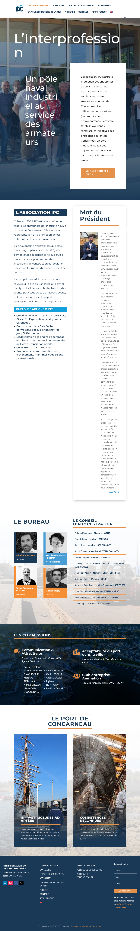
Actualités (104, 6)
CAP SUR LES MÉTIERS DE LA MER (44, 12)
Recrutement (99, 12)
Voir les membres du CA (97, 172)
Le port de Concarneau (81, 6)
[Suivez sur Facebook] (16, 883)
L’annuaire (58, 6)
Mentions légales (86, 866)
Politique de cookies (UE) (90, 870)
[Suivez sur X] (21, 883)
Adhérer (70, 12)
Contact (83, 12)
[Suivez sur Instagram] (10, 883)
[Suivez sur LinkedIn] (5, 883)
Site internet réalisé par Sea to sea (86, 926)
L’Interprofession (38, 6)
